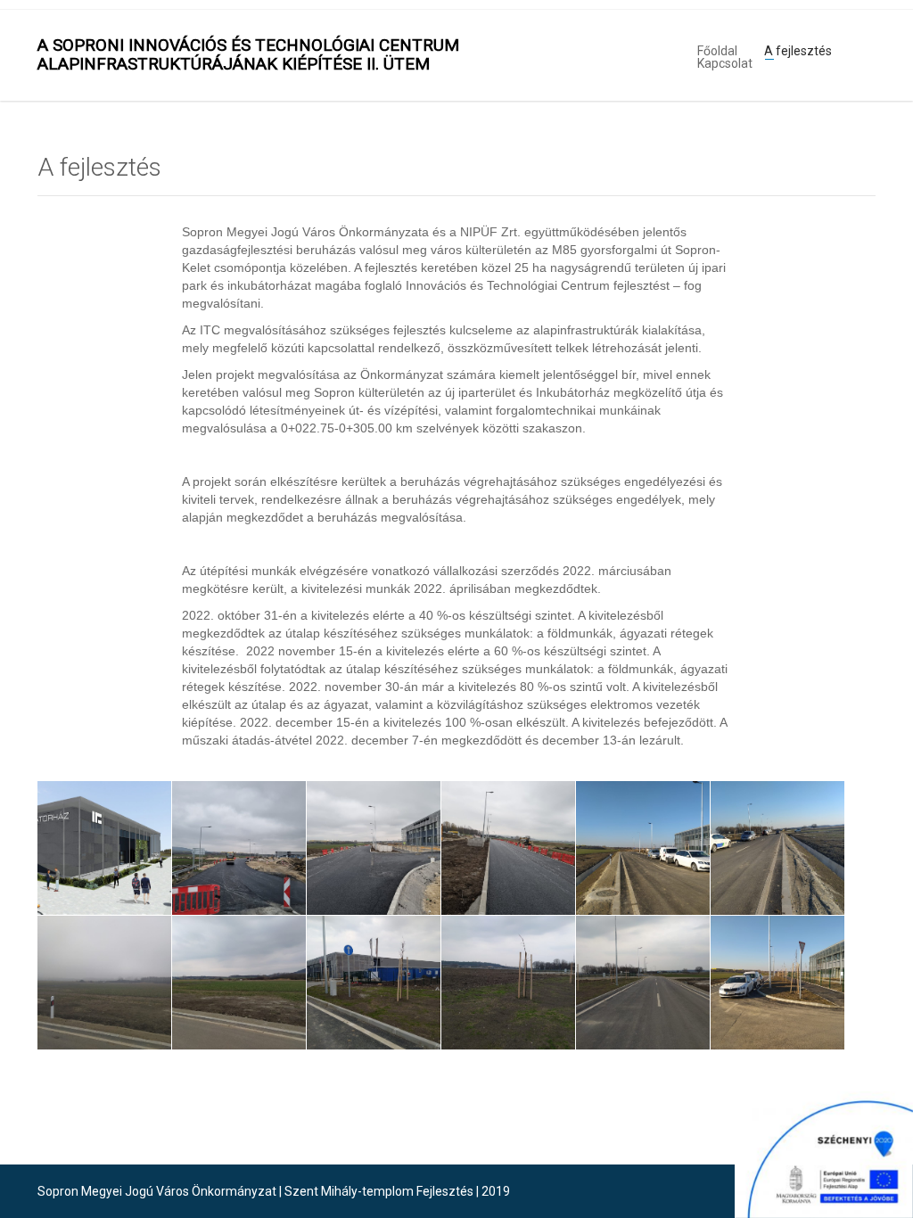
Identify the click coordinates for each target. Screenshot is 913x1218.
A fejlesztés (798, 49)
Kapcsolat (725, 62)
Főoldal (717, 49)
